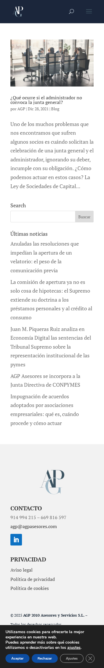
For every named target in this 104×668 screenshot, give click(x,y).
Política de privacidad (32, 579)
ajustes (74, 647)
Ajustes (72, 658)
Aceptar (17, 658)
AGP (21, 108)
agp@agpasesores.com (33, 526)
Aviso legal (21, 570)
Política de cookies (29, 588)
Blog (55, 108)
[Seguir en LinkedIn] (16, 539)
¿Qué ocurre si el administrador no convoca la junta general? (46, 99)
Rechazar (45, 658)
